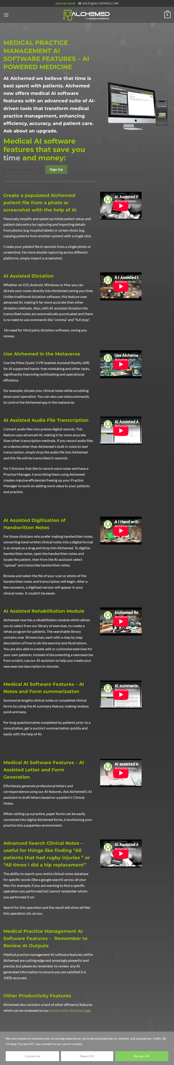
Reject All (87, 1056)
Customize (32, 1056)
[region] (87, 1048)
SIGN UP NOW (65, 3)
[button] (6, 14)
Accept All (142, 1056)
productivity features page (70, 1010)
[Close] (169, 1035)
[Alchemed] (87, 15)
